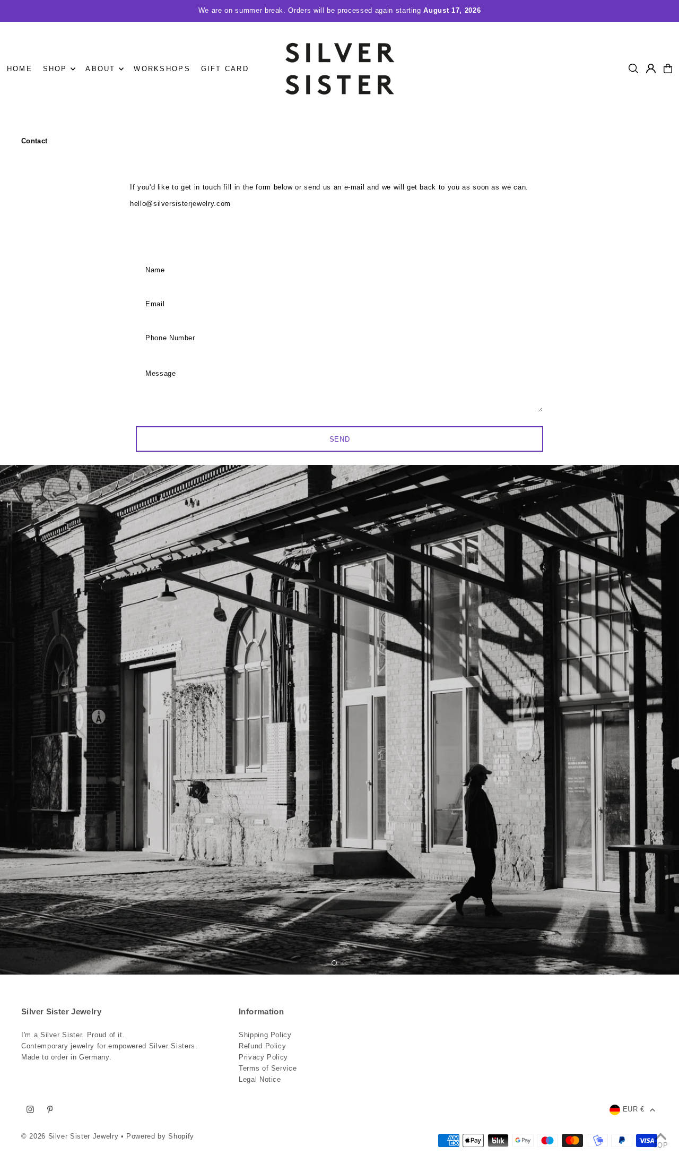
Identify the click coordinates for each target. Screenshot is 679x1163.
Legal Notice (260, 1079)
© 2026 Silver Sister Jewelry (69, 1136)
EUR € (634, 1109)
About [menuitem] (100, 69)
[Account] (651, 68)
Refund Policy (262, 1046)
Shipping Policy (265, 1035)
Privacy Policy (263, 1057)
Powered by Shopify (160, 1136)
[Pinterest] (50, 1110)
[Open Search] (633, 68)
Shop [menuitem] (55, 69)
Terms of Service (268, 1068)
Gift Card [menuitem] (225, 69)
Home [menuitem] (19, 69)
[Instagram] (30, 1110)
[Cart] (668, 68)
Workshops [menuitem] (162, 69)
